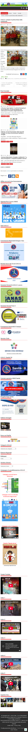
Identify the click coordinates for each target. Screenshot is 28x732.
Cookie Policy (10, 725)
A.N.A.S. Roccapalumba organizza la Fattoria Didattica (6, 84)
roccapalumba (16, 78)
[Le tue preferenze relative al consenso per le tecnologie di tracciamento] (25, 729)
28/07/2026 (4, 155)
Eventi (8, 141)
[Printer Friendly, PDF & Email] (4, 76)
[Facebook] (9, 177)
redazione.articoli (11, 106)
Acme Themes (14, 729)
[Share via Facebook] (21, 74)
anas (12, 78)
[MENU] (27, 8)
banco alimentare (23, 78)
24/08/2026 (4, 106)
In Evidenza (3, 116)
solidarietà (8, 78)
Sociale (3, 78)
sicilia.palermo (10, 24)
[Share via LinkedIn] (26, 74)
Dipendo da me (13, 565)
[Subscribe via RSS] (17, 177)
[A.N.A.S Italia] (14, 5)
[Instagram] (13, 177)
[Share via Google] (23, 74)
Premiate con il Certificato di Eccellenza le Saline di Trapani (21, 84)
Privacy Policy (17, 725)
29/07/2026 (4, 130)
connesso (9, 170)
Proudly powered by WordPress (8, 728)
